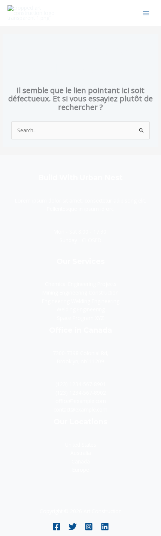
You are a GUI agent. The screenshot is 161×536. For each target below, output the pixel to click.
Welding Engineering (81, 309)
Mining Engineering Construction (80, 292)
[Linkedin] (105, 527)
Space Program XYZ (80, 317)
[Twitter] (73, 527)
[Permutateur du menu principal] (146, 13)
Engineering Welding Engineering (80, 301)
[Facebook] (56, 527)
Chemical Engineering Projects (80, 283)
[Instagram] (89, 527)
